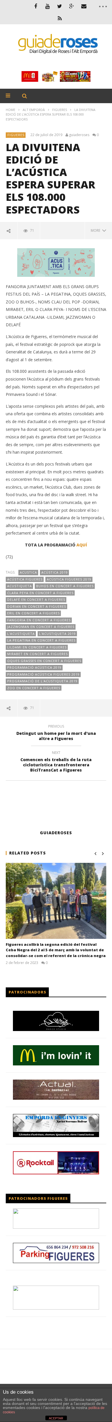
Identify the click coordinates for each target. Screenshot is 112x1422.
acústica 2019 (54, 572)
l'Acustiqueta (21, 633)
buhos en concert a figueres (65, 586)
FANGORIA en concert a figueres (39, 620)
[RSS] (60, 18)
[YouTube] (48, 6)
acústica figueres (25, 579)
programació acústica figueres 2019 (43, 674)
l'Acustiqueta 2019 (57, 633)
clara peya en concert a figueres (40, 593)
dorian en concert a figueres (36, 606)
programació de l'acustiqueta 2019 (42, 681)
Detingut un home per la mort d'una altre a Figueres (56, 733)
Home (10, 109)
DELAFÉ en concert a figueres (36, 599)
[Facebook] (36, 6)
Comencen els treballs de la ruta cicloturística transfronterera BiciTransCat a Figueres (56, 762)
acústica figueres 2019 (69, 579)
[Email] (84, 6)
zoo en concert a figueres (33, 688)
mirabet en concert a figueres (37, 654)
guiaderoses (79, 135)
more (96, 230)
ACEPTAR (56, 1418)
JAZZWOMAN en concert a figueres (40, 626)
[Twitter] (60, 6)
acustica (28, 572)
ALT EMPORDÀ (34, 109)
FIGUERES (59, 109)
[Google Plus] (72, 6)
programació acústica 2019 (34, 667)
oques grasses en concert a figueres (44, 661)
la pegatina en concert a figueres (41, 640)
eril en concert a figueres (33, 613)
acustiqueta (19, 586)
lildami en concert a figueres (37, 647)
